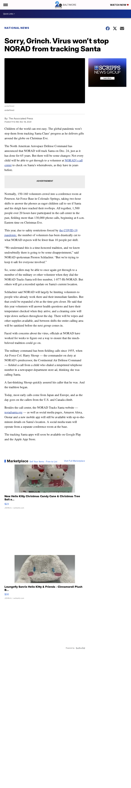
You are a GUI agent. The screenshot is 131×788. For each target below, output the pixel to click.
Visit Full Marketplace (74, 461)
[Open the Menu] (5, 5)
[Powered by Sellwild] (80, 648)
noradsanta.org (13, 412)
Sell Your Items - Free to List (43, 462)
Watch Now (118, 4)
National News (16, 27)
